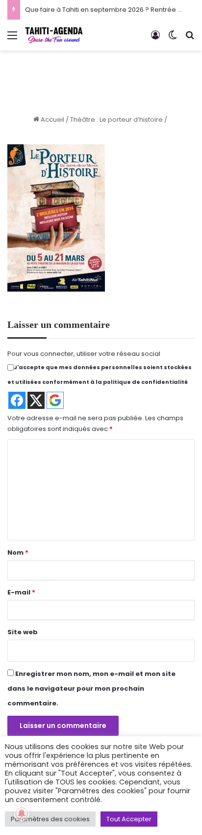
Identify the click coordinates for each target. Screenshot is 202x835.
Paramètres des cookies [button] (50, 819)
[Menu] (12, 39)
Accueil (51, 119)
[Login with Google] (55, 400)
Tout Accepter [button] (129, 819)
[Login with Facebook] (16, 400)
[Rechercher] (190, 39)
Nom (17, 552)
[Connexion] (155, 39)
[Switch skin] (172, 39)
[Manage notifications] (21, 813)
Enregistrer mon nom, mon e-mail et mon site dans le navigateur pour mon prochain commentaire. (91, 688)
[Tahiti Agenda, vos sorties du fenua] (54, 35)
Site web (22, 632)
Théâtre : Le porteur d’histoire (116, 119)
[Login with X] (36, 400)
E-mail (21, 592)
